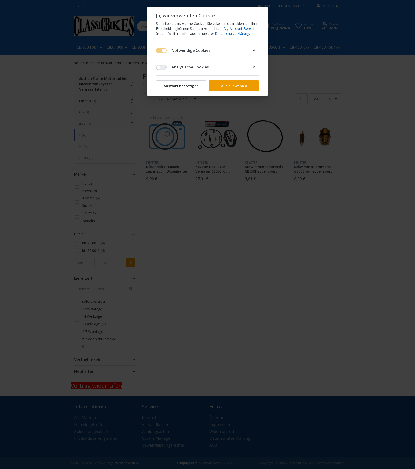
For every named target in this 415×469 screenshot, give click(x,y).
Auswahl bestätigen (181, 85)
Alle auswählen (234, 85)
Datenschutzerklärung (232, 33)
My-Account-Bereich (239, 28)
